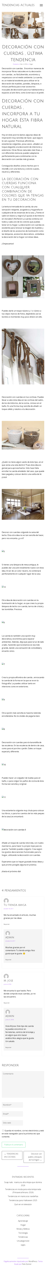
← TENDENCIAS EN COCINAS (11, 1155)
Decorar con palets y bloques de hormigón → (35, 1156)
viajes (23, 1245)
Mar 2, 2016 (24, 64)
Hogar (31, 64)
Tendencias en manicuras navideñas (23, 1196)
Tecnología (23, 1233)
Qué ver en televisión (23, 1204)
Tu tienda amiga (15, 905)
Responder (7, 924)
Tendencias (23, 1237)
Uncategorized (23, 1241)
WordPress (33, 1261)
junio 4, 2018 (7, 984)
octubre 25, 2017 (10, 941)
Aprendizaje (23, 1221)
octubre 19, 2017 (8, 909)
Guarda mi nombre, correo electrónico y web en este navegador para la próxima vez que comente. (23, 1133)
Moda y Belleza (23, 1229)
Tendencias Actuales (18, 5)
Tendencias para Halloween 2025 (23, 1200)
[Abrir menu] (41, 5)
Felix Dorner (26, 1264)
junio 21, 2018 (9, 1019)
